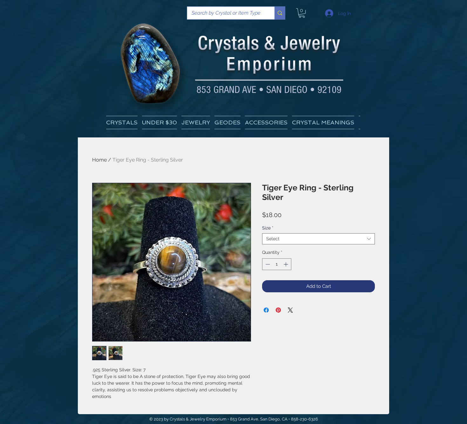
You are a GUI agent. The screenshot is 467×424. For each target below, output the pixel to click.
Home (99, 160)
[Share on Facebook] (266, 310)
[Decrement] (267, 264)
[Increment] (286, 264)
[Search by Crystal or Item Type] (279, 13)
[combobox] (318, 238)
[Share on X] (290, 310)
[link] (302, 13)
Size (268, 227)
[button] (323, 122)
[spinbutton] (276, 264)
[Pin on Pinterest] (278, 310)
